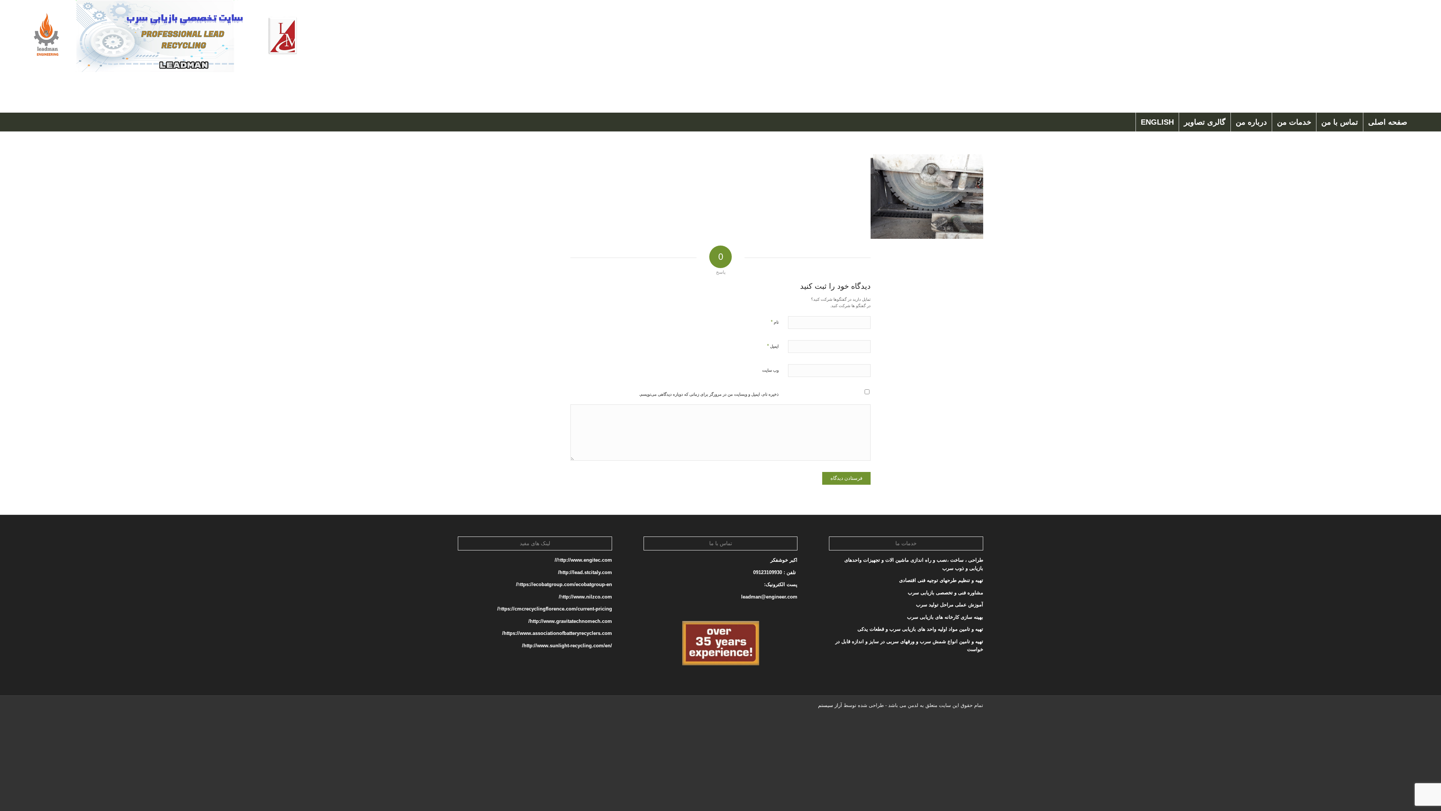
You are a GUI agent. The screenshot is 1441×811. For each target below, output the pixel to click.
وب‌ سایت (770, 370)
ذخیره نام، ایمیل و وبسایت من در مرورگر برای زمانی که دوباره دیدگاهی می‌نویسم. (709, 394)
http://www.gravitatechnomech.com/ (570, 621)
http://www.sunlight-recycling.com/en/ (566, 645)
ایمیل (773, 346)
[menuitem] (1387, 122)
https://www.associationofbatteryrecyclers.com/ (557, 633)
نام (775, 322)
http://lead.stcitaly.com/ (585, 572)
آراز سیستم (830, 705)
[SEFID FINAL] (164, 56)
